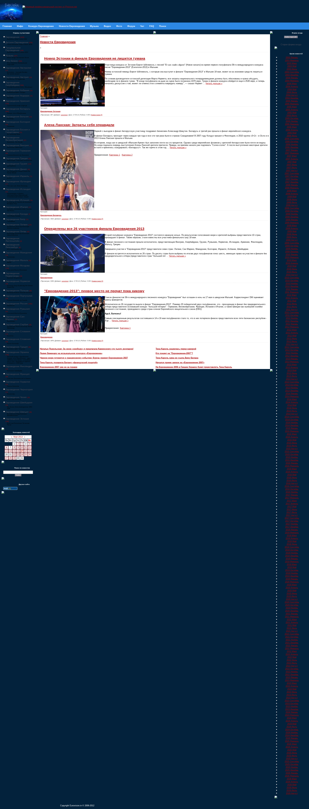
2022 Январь (292, 645)
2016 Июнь (292, 477)
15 (14, 451)
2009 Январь (292, 220)
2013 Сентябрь (292, 382)
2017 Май (291, 506)
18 (26, 451)
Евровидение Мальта (16, 260)
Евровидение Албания (17, 90)
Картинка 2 (127, 155)
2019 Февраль (292, 561)
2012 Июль (291, 341)
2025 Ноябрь (292, 767)
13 (6, 451)
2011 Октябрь (291, 315)
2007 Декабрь (291, 182)
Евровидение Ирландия (18, 181)
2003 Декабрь (291, 75)
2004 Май (291, 89)
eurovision (64, 115)
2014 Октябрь (291, 419)
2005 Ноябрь (292, 121)
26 (29, 454)
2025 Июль (291, 755)
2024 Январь (292, 712)
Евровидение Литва (15, 231)
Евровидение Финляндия (18, 366)
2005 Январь (292, 101)
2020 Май (291, 590)
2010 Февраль (292, 257)
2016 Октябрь (291, 489)
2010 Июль (291, 272)
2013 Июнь (292, 373)
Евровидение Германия (18, 150)
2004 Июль (291, 92)
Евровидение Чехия (16, 397)
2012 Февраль (292, 327)
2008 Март (292, 191)
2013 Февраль (292, 361)
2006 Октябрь (291, 141)
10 (22, 447)
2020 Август (292, 599)
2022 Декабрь (291, 674)
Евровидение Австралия (18, 67)
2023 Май (291, 689)
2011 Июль (292, 306)
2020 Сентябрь (292, 602)
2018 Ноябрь (292, 553)
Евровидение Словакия (17, 331)
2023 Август (292, 698)
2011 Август (292, 309)
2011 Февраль (292, 292)
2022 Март (292, 651)
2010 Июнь (292, 269)
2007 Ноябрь (292, 179)
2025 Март (292, 744)
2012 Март (292, 330)
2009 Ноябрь (292, 249)
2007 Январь (292, 150)
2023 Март (292, 683)
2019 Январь (292, 558)
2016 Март (292, 469)
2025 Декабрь (291, 770)
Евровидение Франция (17, 374)
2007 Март (292, 156)
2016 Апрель (292, 472)
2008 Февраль (292, 188)
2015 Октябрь (291, 454)
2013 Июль (291, 376)
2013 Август (292, 379)
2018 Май (291, 541)
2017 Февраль (292, 498)
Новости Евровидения (58, 42)
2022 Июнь (292, 660)
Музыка (9, 55)
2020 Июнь (292, 593)
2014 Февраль (292, 396)
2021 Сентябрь (292, 634)
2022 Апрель (292, 654)
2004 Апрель (292, 86)
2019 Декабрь (291, 576)
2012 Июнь (292, 338)
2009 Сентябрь (292, 243)
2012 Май (291, 335)
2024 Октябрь (291, 729)
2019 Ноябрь (292, 573)
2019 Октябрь (291, 570)
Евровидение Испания (17, 200)
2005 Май (291, 112)
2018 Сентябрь (292, 547)
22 (14, 454)
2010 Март (292, 260)
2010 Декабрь (291, 286)
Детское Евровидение (16, 42)
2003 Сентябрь (292, 72)
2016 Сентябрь (292, 486)
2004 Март (292, 83)
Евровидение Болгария (17, 122)
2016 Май (291, 474)
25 (26, 454)
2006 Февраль (292, 124)
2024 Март (292, 718)
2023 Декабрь (291, 709)
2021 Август (292, 631)
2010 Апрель (292, 263)
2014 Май (291, 405)
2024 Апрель (292, 721)
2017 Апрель (292, 503)
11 (26, 447)
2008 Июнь (292, 199)
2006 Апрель (292, 130)
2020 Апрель (292, 587)
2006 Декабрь (291, 147)
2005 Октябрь (291, 118)
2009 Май (291, 231)
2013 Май (291, 370)
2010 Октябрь (291, 280)
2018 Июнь (292, 544)
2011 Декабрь (291, 321)
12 (29, 447)
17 (22, 451)
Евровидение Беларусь (17, 109)
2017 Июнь (292, 509)
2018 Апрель (292, 538)
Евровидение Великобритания (14, 138)
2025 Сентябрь (292, 761)
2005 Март (292, 107)
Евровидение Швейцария (18, 402)
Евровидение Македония (18, 252)
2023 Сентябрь (292, 700)
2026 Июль (291, 790)
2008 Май (291, 196)
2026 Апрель (292, 782)
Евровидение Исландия (18, 189)
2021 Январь (292, 614)
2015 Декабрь (291, 460)
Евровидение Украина (17, 352)
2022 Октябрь (291, 669)
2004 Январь (292, 78)
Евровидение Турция (16, 347)
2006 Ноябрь (292, 144)
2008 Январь (292, 185)
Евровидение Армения (17, 101)
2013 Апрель (292, 367)
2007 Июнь (292, 165)
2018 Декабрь (291, 556)
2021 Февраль (292, 616)
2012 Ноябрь (292, 353)
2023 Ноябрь (292, 706)
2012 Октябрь (291, 350)
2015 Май (291, 440)
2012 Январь (292, 324)
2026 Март (292, 779)
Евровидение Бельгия (17, 116)
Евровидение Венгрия (17, 145)
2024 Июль (291, 726)
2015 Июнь (292, 443)
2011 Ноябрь (292, 318)
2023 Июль (291, 695)
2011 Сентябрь (292, 312)
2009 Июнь (292, 234)
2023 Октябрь (291, 703)
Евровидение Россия (16, 303)
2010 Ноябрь (292, 283)
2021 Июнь (292, 628)
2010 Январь (292, 254)
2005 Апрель (292, 109)
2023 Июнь (292, 692)
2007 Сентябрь (292, 173)
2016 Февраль (292, 466)
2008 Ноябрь (292, 214)
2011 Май (291, 301)
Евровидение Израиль (17, 176)
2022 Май (291, 657)
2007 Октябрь (291, 176)
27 (6, 458)
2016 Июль (291, 480)
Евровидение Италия (16, 207)
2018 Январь (292, 529)
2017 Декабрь (291, 527)
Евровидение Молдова (17, 265)
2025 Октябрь (291, 764)
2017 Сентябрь (292, 518)
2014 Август (292, 414)
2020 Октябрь (291, 605)
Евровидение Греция (16, 158)
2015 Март (292, 434)
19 (29, 451)
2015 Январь (292, 428)
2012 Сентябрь (292, 347)
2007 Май (291, 162)
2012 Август (292, 344)
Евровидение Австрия (17, 77)
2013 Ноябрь (292, 388)
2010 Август (292, 275)
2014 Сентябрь (292, 417)
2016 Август (292, 483)
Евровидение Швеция (16, 412)
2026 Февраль (292, 776)
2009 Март (292, 225)
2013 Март (292, 364)
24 (22, 454)
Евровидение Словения (18, 339)
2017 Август (292, 515)
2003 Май (291, 66)
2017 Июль (291, 512)
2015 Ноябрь (292, 457)
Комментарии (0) (96, 115)
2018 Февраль (292, 532)
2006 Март (292, 127)
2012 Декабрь (291, 356)
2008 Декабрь (291, 217)
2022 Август (292, 666)
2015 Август (292, 448)
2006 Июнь (292, 136)
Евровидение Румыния (17, 309)
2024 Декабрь (291, 735)
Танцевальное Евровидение (13, 48)
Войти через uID (291, 37)
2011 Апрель (292, 298)
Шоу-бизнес (11, 61)
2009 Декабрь (291, 251)
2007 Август (292, 170)
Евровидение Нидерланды (12, 274)
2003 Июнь (292, 69)
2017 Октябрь (291, 521)
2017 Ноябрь (292, 524)
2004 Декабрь (291, 98)
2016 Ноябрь (292, 492)
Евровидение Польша (16, 290)
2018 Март (292, 535)
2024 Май (291, 724)
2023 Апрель (292, 686)
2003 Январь (292, 57)
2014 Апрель (292, 402)
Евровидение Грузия (16, 163)
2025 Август (292, 758)
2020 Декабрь (291, 611)
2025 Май (291, 750)
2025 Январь (292, 738)
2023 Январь (292, 677)
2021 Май (291, 625)
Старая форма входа (291, 44)
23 (18, 454)
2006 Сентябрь (292, 138)
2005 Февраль (292, 104)
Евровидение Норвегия (17, 281)
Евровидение (12, 37)
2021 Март (292, 619)
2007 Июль (291, 167)
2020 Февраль (292, 582)
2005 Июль (291, 115)
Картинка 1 (114, 155)
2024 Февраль (292, 715)
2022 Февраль (292, 648)
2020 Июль (291, 596)
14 (10, 451)
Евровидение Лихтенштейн (12, 239)
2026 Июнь (292, 787)
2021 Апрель (292, 622)
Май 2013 (18, 437)
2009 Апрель (292, 228)
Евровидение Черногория (19, 389)
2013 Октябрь (291, 385)
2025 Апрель (292, 747)
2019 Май (291, 567)
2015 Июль (291, 445)
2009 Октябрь (291, 246)
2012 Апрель (292, 333)
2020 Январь (292, 579)
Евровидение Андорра (17, 95)
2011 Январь (292, 289)
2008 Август (292, 205)
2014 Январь (292, 393)
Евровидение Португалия (18, 296)
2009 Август (292, 240)
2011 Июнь (292, 304)
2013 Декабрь (291, 390)
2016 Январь (292, 463)
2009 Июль (291, 237)
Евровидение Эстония (17, 418)
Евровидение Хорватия (17, 381)
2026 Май (291, 784)
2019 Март (292, 564)
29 (14, 458)
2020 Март (292, 585)
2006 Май (291, 133)
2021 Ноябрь (292, 640)
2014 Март (292, 399)
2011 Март (292, 295)
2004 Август (292, 95)
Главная (44, 36)
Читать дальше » (214, 83)
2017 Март (292, 501)
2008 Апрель (292, 193)
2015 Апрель (292, 437)
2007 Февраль (292, 153)
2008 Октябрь (291, 211)
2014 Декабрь (291, 425)
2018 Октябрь (291, 550)
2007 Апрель (292, 159)
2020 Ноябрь (292, 608)
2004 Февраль (292, 80)
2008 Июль (291, 202)
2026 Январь (292, 773)
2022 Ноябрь (292, 671)
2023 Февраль (292, 680)
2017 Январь (292, 495)
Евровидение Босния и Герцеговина (17, 130)
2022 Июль (291, 663)
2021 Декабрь (291, 642)
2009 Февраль (292, 222)
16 (18, 451)
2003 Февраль (292, 60)
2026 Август (292, 793)
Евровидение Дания (16, 169)
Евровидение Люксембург (12, 245)
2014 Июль (291, 411)
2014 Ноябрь (292, 422)
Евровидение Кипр (15, 219)
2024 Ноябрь (292, 732)
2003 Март (292, 63)
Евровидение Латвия (16, 224)
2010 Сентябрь (292, 277)
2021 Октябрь (291, 637)
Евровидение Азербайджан (12, 83)
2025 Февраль (292, 741)
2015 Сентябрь (292, 451)
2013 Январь (292, 359)
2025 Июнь (292, 753)
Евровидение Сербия (16, 324)
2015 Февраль (292, 431)
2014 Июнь (292, 408)
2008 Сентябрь (292, 208)
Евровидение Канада (16, 214)
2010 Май (291, 266)
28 (10, 458)
